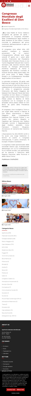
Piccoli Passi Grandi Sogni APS (11, 298)
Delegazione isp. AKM (9, 316)
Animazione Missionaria (9, 301)
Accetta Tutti (11, 389)
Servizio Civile (7, 284)
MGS (5, 247)
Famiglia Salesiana (8, 238)
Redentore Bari (8, 250)
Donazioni (6, 307)
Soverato (5, 293)
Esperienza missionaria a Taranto (10, 223)
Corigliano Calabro (8, 278)
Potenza (5, 261)
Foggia (5, 253)
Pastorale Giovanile (9, 236)
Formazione (6, 287)
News (5, 270)
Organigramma (7, 351)
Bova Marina (6, 258)
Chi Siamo (5, 346)
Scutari (5, 296)
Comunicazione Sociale (10, 290)
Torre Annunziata (8, 256)
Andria (4, 267)
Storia (4, 348)
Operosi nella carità (7, 209)
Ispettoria (6, 233)
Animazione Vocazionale (10, 281)
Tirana (4, 304)
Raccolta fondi (7, 313)
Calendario (6, 353)
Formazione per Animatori (9, 194)
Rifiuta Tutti (20, 389)
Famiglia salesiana (7, 366)
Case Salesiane (8, 244)
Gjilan (4, 276)
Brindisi (5, 264)
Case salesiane (7, 310)
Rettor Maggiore (8, 241)
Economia (5, 369)
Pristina (5, 273)
